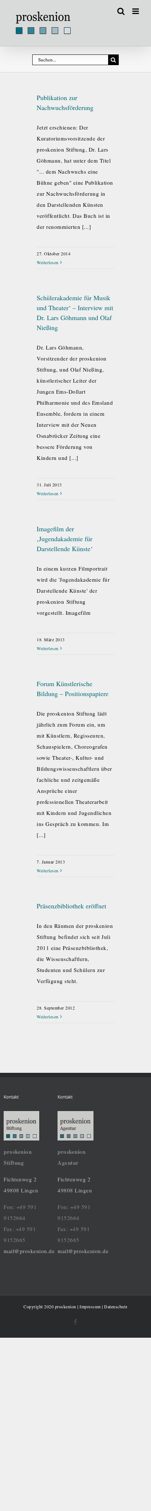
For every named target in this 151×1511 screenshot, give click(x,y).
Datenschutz (116, 1306)
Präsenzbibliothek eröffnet (71, 905)
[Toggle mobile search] (121, 11)
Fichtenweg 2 (20, 1179)
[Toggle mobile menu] (136, 11)
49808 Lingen (21, 1190)
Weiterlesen (48, 262)
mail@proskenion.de (29, 1251)
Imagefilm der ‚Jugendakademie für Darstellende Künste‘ (65, 538)
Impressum (90, 1306)
